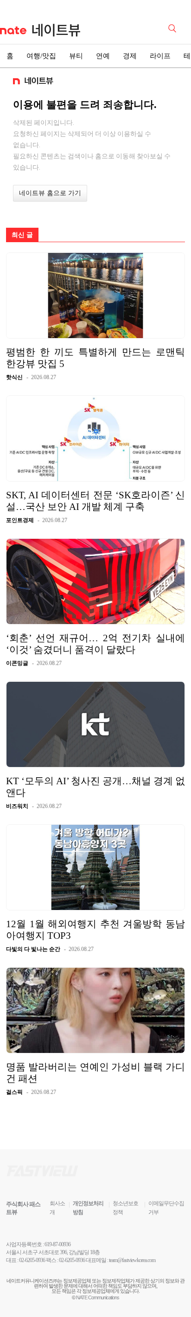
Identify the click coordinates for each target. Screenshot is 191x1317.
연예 (103, 56)
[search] (174, 27)
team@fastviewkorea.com (132, 1260)
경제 (130, 56)
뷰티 (76, 56)
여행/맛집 (41, 56)
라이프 (160, 56)
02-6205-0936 (32, 1260)
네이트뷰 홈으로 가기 (50, 193)
